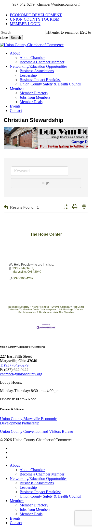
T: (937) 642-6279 (14, 365)
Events (15, 518)
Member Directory (34, 505)
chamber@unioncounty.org (21, 374)
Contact (16, 523)
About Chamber (32, 470)
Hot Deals (78, 306)
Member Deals (31, 514)
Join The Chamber (63, 312)
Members (17, 501)
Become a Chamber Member (42, 474)
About (15, 465)
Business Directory (18, 306)
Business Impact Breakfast (40, 492)
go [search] (48, 183)
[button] (6, 207)
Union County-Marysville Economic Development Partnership (28, 421)
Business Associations (37, 483)
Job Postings (65, 309)
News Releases (40, 306)
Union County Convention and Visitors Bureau (36, 431)
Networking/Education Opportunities (38, 478)
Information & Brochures (37, 312)
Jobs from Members (35, 509)
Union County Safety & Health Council (50, 496)
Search (16, 38)
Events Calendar (61, 306)
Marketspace (48, 309)
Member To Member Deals (24, 309)
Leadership (28, 487)
